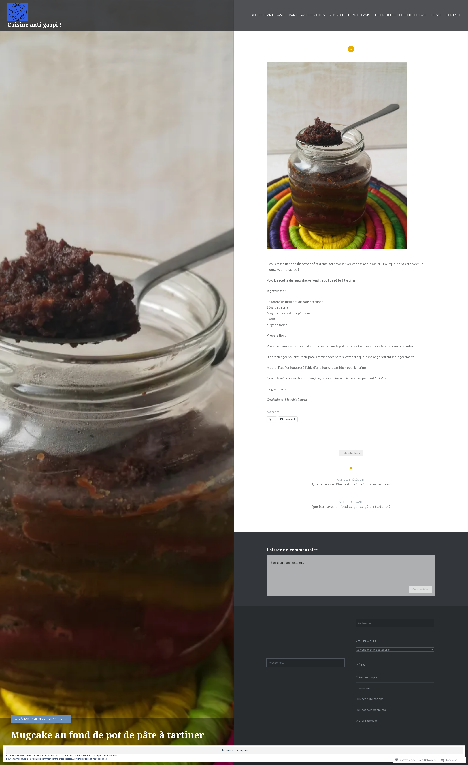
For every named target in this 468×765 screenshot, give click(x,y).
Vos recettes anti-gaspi (350, 14)
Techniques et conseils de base (401, 14)
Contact (453, 14)
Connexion (363, 688)
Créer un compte (366, 677)
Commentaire (420, 589)
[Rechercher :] (395, 623)
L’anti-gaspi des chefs (307, 14)
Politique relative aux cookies (92, 758)
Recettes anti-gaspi (268, 14)
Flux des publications (369, 698)
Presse (436, 14)
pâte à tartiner (25, 718)
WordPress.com (366, 720)
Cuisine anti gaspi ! (34, 24)
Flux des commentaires (371, 709)
